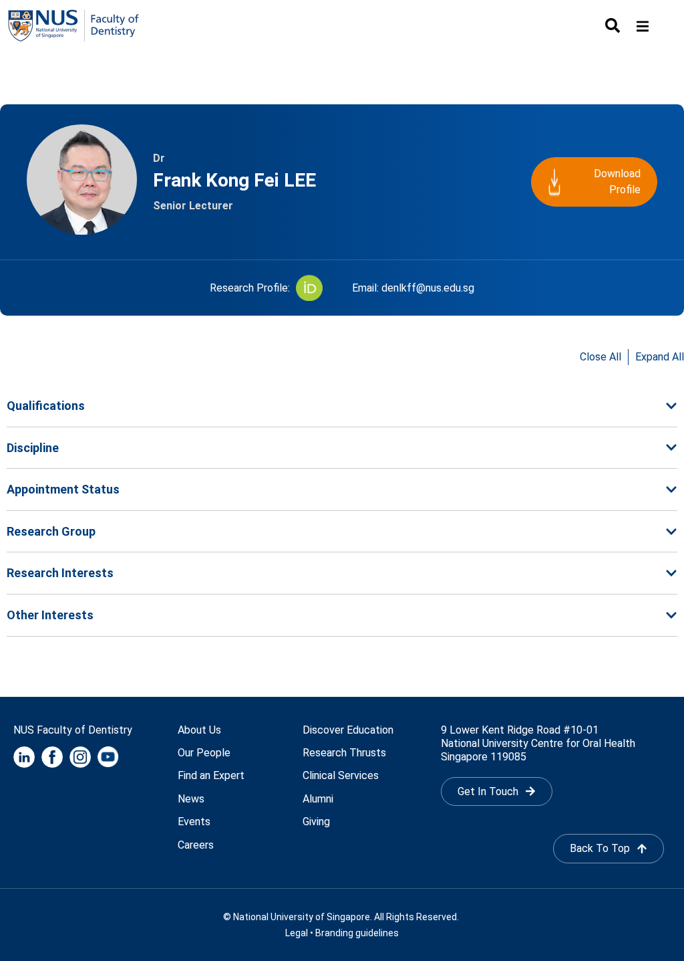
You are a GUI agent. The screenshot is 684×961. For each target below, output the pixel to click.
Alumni (318, 798)
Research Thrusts (344, 752)
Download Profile (617, 181)
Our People (204, 752)
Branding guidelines (357, 933)
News (191, 798)
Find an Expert (211, 775)
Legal (296, 933)
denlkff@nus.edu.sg (427, 288)
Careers (196, 845)
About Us (199, 730)
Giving (316, 821)
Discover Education (348, 730)
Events (194, 821)
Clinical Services (341, 775)
